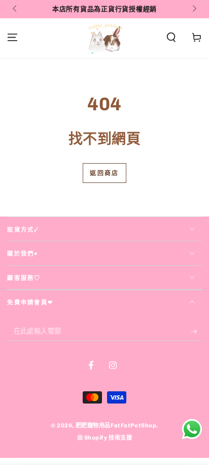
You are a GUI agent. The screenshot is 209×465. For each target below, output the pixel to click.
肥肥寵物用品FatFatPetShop (116, 425)
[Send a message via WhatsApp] (192, 429)
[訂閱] (196, 331)
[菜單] (12, 37)
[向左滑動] (15, 9)
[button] (171, 37)
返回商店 (104, 173)
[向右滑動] (193, 9)
